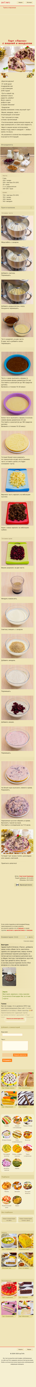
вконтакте (10, 930)
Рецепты (21, 1349)
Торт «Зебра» (23, 1107)
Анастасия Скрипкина (26, 876)
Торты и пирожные (9, 7)
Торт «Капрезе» (23, 1297)
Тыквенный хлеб (24, 1249)
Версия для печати (26, 885)
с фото (30, 937)
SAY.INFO (5, 2)
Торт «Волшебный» (24, 1088)
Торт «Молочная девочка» (24, 1317)
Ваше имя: (4, 1032)
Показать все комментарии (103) (15, 1018)
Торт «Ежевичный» (7, 1316)
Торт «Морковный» (7, 1107)
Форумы (20, 2)
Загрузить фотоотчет (20, 1055)
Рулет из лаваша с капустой (24, 1268)
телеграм (29, 930)
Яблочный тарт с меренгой (6, 1268)
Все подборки (7, 1212)
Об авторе (29, 2)
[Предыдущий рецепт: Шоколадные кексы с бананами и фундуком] (8, 76)
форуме (21, 928)
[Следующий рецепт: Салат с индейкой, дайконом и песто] (26, 76)
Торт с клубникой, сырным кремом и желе (7, 1298)
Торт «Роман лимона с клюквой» (8, 1088)
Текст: (3, 1039)
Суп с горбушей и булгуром (7, 1249)
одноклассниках (19, 930)
